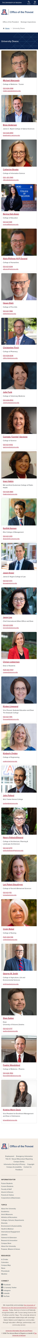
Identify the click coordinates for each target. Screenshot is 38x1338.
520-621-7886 (8, 311)
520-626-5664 (8, 492)
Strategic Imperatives (28, 22)
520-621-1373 (7, 581)
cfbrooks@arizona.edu (11, 180)
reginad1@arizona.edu (10, 224)
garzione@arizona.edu (11, 447)
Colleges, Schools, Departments (12, 1220)
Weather (4, 1274)
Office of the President (11, 22)
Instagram (7, 1290)
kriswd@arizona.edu (10, 1120)
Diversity (4, 1223)
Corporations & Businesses (10, 1198)
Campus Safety (19, 1162)
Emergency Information (24, 1156)
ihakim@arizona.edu (10, 494)
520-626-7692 (8, 1073)
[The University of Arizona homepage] (12, 2)
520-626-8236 (8, 356)
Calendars (5, 1262)
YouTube (6, 1296)
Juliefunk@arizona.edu (11, 403)
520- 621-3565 (8, 177)
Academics (5, 1212)
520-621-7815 (7, 717)
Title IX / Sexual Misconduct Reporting (19, 1159)
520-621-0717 (7, 1029)
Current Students (7, 1186)
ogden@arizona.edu (10, 761)
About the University (8, 1209)
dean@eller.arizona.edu (11, 539)
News (3, 1268)
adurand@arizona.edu (10, 269)
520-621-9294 (8, 267)
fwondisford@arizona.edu (12, 1076)
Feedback (19, 1170)
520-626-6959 (8, 133)
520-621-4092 (8, 445)
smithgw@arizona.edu (11, 984)
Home (7, 28)
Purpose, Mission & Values (10, 1249)
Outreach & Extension (9, 1238)
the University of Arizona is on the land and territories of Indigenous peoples (19, 1307)
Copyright (30, 1164)
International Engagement (10, 1232)
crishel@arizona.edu (10, 940)
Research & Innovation (9, 1240)
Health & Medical (7, 1229)
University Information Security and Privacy (19, 1331)
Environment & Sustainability (11, 1226)
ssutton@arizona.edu (10, 1031)
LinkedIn (6, 1293)
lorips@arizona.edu (9, 895)
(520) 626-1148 (8, 937)
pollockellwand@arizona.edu (13, 851)
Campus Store (6, 1243)
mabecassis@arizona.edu (12, 91)
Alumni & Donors (7, 1192)
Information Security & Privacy (14, 1164)
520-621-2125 (7, 536)
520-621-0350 (8, 625)
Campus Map (6, 1265)
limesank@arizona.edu (11, 719)
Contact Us (28, 1167)
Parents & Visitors (7, 1195)
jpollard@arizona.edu (10, 803)
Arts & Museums (7, 1214)
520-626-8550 (8, 400)
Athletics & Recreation (9, 1217)
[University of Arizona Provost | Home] (19, 12)
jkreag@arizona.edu (10, 583)
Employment (9, 1156)
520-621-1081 (7, 222)
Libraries (4, 1235)
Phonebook (5, 1271)
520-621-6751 (7, 848)
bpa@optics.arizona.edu (11, 135)
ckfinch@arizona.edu (10, 358)
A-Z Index (4, 1259)
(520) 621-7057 (8, 670)
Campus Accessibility (14, 1167)
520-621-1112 (7, 893)
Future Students (7, 1183)
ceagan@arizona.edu (10, 672)
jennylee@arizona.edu (11, 628)
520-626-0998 (8, 88)
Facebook (7, 1285)
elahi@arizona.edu (9, 314)
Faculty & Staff (6, 1189)
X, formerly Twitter (10, 1288)
